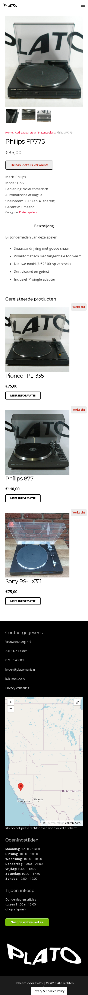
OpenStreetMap (55, 823)
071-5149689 (14, 660)
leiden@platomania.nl (20, 669)
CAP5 (39, 983)
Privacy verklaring (17, 688)
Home (9, 132)
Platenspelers (46, 132)
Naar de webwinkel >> (27, 922)
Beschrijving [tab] (44, 225)
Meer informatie (22, 395)
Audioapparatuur (25, 132)
